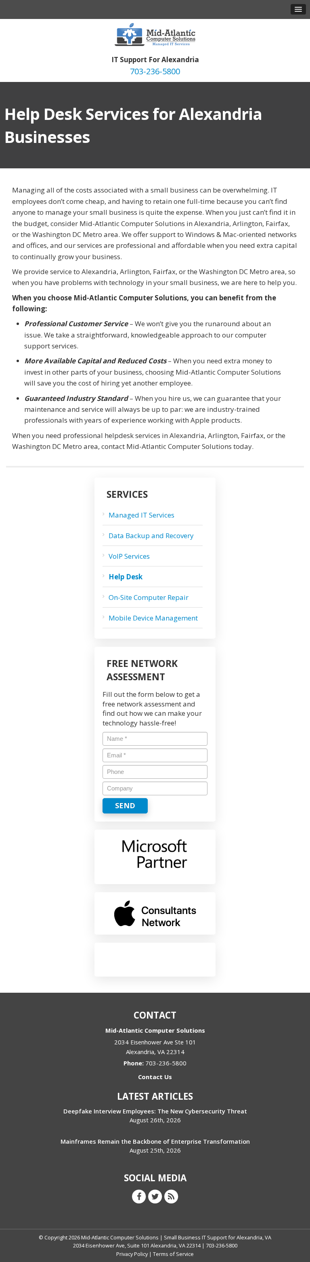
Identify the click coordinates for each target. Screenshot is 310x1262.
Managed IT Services (141, 515)
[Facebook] (139, 1196)
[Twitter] (155, 1196)
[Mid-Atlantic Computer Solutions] (155, 33)
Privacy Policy (132, 1254)
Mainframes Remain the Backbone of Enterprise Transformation (155, 1141)
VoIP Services (129, 556)
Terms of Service (173, 1254)
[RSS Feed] (171, 1196)
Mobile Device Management (153, 618)
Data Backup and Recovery (151, 535)
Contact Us (155, 1077)
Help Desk (125, 576)
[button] (298, 9)
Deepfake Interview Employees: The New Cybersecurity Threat (155, 1111)
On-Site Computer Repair (149, 597)
